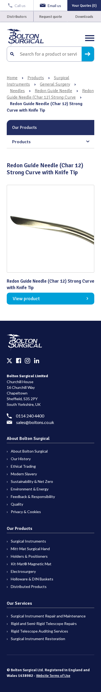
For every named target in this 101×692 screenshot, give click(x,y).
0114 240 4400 (30, 415)
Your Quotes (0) (84, 5)
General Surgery (55, 84)
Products (35, 78)
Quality (17, 504)
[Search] (88, 54)
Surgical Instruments (28, 541)
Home (12, 78)
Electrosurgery (23, 571)
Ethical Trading (23, 466)
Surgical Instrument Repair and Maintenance (48, 616)
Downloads (84, 16)
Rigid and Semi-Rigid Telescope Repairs (44, 623)
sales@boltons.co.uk (35, 422)
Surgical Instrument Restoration (38, 638)
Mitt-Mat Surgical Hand (30, 548)
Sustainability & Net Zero (32, 481)
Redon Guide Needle (53, 90)
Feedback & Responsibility (33, 496)
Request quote (50, 16)
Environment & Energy (29, 489)
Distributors (17, 16)
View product (26, 299)
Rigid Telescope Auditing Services (39, 631)
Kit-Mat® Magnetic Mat (31, 563)
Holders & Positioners (29, 556)
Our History (21, 458)
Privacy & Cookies (26, 511)
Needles (17, 90)
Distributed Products (29, 586)
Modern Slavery (24, 474)
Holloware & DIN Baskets (32, 579)
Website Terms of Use (53, 675)
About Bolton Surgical (29, 451)
